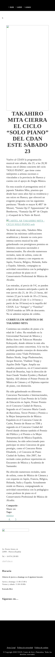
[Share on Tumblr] (31, 509)
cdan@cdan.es (7, 561)
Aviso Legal (11, 648)
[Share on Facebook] (18, 509)
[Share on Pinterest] (35, 509)
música (10, 515)
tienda (12, 7)
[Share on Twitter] (21, 509)
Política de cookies (41, 648)
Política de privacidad (25, 648)
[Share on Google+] (25, 509)
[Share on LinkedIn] (28, 509)
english (19, 7)
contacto (28, 7)
